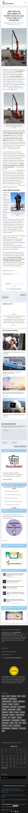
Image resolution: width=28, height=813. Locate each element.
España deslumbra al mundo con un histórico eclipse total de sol (14, 581)
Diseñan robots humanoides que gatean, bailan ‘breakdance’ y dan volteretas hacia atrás (16, 575)
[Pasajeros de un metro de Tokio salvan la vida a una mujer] (14, 341)
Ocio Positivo (12, 790)
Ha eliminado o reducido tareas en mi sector (12, 494)
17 (24, 759)
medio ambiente (6, 720)
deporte (16, 704)
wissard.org (10, 275)
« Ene (2, 768)
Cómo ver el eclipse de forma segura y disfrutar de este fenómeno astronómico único (16, 593)
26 (6, 765)
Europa (11, 712)
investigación (20, 714)
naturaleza (5, 722)
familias (22, 712)
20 (10, 762)
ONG (16, 722)
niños (11, 722)
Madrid (13, 717)
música (23, 720)
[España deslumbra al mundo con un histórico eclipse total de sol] (4, 581)
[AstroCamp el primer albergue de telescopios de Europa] (14, 405)
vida (3, 731)
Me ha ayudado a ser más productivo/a (12, 491)
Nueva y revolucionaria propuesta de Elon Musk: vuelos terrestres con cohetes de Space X (14, 393)
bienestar (4, 698)
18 (3, 762)
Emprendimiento (5, 790)
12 (6, 759)
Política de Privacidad (17, 799)
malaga (19, 717)
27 (10, 765)
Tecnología (18, 577)
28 (14, 765)
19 (6, 762)
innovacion (5, 714)
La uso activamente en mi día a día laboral (12, 504)
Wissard (14, 286)
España (16, 583)
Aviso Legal (9, 799)
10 (24, 756)
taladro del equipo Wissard (10, 170)
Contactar (3, 795)
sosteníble (14, 728)
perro (24, 722)
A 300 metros (17, 244)
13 (10, 759)
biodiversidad (12, 698)
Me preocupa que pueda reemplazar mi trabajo (13, 501)
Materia (15, 270)
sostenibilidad (6, 728)
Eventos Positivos (5, 792)
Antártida (12, 285)
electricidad (21, 706)
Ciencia (22, 23)
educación (13, 706)
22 (17, 762)
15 (17, 759)
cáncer (10, 704)
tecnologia (22, 728)
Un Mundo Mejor (5, 789)
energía (4, 709)
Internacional (10, 24)
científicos (21, 701)
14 (14, 759)
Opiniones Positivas (20, 790)
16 (21, 759)
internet (12, 714)
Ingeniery (10, 809)
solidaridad (17, 725)
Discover (6, 148)
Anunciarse (8, 795)
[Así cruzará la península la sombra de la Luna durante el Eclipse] (4, 587)
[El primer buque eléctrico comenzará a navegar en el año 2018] (14, 363)
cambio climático (6, 701)
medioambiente (16, 720)
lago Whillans (18, 285)
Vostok (5, 87)
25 (3, 765)
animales (13, 696)
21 (14, 762)
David (12, 23)
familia (16, 712)
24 (24, 762)
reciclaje (4, 725)
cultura (4, 704)
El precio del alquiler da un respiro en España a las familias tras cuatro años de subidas (16, 600)
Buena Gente (12, 789)
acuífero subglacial (14, 283)
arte (19, 696)
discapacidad (5, 706)
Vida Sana (17, 789)
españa (19, 709)
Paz (20, 722)
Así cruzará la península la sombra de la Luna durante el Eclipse (15, 587)
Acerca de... (3, 799)
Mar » (6, 768)
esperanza (5, 712)
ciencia (15, 701)
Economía (13, 602)
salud (10, 725)
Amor (8, 696)
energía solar (11, 709)
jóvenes (4, 717)
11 (3, 759)
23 (21, 762)
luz (9, 717)
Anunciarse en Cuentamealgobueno (14, 657)
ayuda (23, 696)
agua (3, 696)
